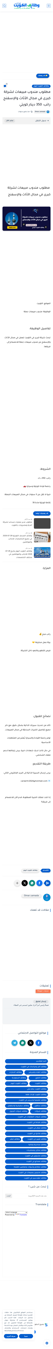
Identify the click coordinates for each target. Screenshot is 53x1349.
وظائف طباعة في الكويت (36, 1122)
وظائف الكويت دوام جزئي (36, 1089)
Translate (23, 1215)
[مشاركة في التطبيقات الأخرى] (17, 883)
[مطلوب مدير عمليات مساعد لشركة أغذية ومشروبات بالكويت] (42, 523)
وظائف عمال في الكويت (37, 1128)
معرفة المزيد (11, 1336)
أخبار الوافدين (41, 1061)
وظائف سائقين (40, 1106)
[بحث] (4, 6)
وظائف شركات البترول (18, 1111)
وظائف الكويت (40, 1083)
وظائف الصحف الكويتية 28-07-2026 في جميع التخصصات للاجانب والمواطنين (17, 539)
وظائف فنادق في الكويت (36, 1134)
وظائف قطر (15, 1139)
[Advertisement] (26, 43)
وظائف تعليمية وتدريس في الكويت (32, 1100)
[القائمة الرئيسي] (49, 6)
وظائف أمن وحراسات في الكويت (33, 1067)
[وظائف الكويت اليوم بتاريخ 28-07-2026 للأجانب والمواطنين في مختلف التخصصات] (42, 552)
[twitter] (30, 1043)
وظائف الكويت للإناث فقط (36, 1095)
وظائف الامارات (15, 1072)
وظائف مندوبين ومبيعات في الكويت (32, 1173)
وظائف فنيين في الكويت (36, 1139)
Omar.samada (40, 112)
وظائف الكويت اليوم (41, 86)
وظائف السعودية (19, 1078)
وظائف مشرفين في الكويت (35, 1156)
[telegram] (14, 1043)
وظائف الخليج (40, 1078)
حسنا (26, 1336)
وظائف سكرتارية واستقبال (18, 1106)
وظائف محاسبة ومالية (37, 1145)
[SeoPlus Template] (46, 1324)
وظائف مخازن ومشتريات (36, 1150)
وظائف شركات (40, 1111)
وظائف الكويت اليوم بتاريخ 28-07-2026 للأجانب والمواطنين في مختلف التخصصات (18, 554)
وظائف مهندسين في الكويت (35, 1178)
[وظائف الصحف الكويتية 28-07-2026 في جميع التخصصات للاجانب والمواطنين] (42, 537)
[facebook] (38, 1043)
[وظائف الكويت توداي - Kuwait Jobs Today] (26, 6)
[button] (39, 883)
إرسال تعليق (41, 1002)
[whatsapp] (22, 1043)
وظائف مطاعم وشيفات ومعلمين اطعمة (30, 1167)
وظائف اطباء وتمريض (37, 1072)
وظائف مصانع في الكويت (36, 1161)
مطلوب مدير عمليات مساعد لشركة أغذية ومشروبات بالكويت (17, 524)
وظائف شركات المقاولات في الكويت (32, 1117)
